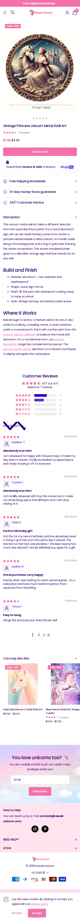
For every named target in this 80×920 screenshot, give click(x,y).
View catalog (5, 12)
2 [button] (39, 634)
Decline (17, 913)
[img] (11, 437)
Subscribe (40, 791)
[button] (23, 395)
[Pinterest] (45, 828)
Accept (37, 913)
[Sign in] (67, 12)
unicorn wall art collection (19, 334)
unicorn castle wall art (17, 349)
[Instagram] (34, 828)
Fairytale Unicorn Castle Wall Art (23, 709)
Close (40, 840)
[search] (13, 12)
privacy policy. (40, 904)
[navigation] (33, 118)
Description (11, 217)
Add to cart (40, 152)
